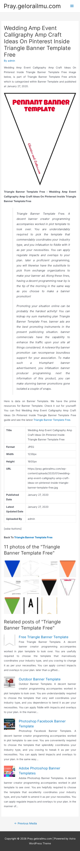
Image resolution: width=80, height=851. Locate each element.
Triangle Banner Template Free (51, 419)
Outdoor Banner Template (40, 679)
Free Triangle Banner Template (43, 637)
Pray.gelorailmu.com (32, 6)
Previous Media (25, 823)
